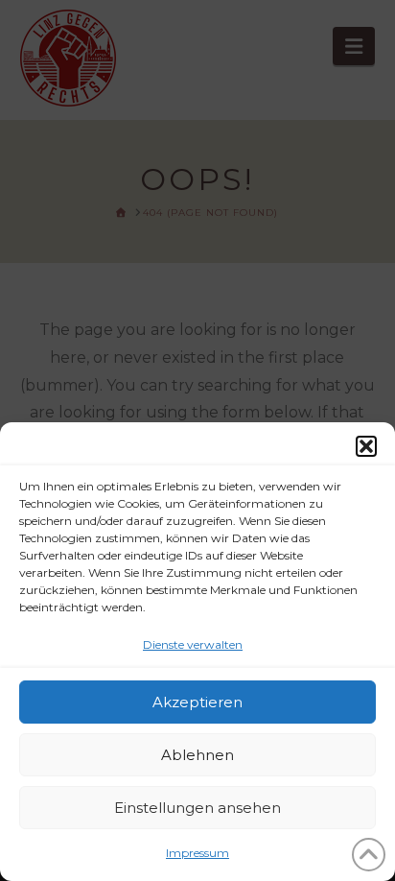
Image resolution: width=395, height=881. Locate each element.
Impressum (197, 852)
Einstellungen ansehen (197, 807)
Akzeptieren (197, 702)
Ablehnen (197, 755)
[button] (366, 446)
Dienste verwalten (193, 644)
